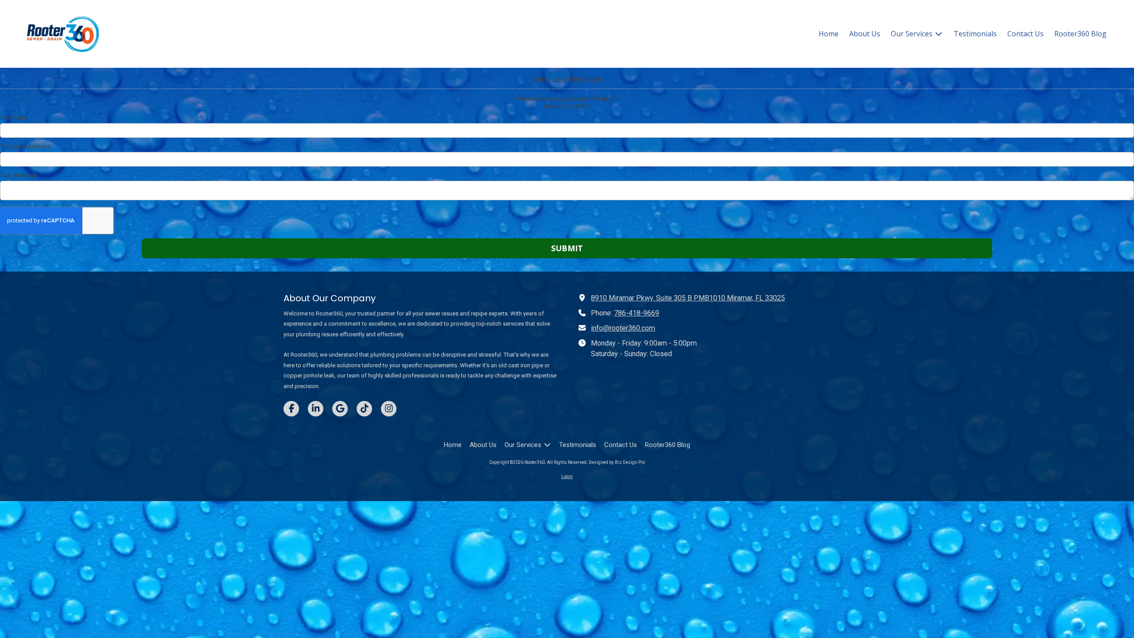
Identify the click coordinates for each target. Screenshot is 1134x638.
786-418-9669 (636, 313)
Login (567, 476)
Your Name (14, 117)
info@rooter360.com (623, 328)
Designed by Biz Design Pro (617, 462)
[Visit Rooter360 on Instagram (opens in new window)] (388, 408)
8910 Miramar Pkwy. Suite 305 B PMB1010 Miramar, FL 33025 (688, 298)
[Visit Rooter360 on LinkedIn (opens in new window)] (315, 408)
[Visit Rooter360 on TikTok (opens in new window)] (364, 408)
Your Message (18, 175)
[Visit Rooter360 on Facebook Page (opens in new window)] (291, 408)
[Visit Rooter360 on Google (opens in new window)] (340, 408)
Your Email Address (25, 146)
